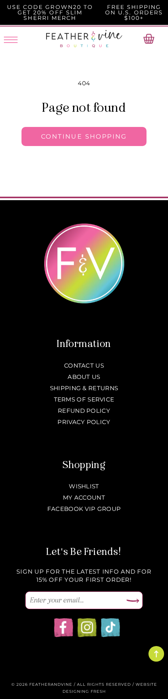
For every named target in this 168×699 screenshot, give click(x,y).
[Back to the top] (156, 654)
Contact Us (84, 365)
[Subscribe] (133, 601)
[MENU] (10, 38)
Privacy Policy (83, 422)
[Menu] (10, 38)
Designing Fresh (84, 691)
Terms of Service (84, 399)
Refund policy (84, 410)
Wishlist (84, 486)
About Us (84, 376)
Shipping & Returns (84, 388)
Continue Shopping (84, 136)
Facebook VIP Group (84, 508)
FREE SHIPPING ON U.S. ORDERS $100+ (134, 12)
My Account (84, 497)
